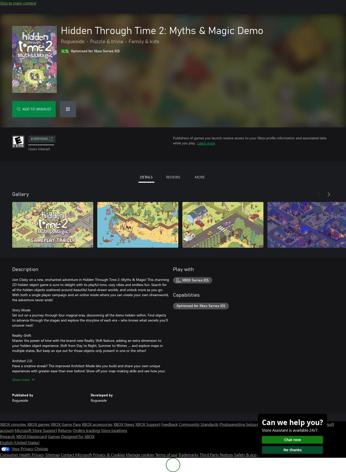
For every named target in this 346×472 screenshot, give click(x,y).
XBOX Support (147, 424)
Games (54, 436)
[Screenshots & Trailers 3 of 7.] (222, 225)
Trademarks (188, 454)
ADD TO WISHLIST (36, 109)
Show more (21, 379)
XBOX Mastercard (31, 436)
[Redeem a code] (68, 109)
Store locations (114, 430)
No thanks (292, 449)
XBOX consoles (13, 424)
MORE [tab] (200, 177)
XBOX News (123, 424)
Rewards (7, 436)
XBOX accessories (97, 424)
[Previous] (319, 194)
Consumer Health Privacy (22, 454)
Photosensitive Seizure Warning (247, 424)
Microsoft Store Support (36, 430)
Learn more (206, 143)
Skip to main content (18, 3)
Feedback (169, 424)
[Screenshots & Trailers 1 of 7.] (52, 225)
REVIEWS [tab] (173, 177)
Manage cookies (140, 454)
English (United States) (20, 442)
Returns (65, 430)
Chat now (292, 439)
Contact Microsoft (76, 454)
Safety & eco (245, 454)
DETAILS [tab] (146, 177)
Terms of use (166, 454)
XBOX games (38, 424)
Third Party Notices (216, 454)
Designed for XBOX (77, 436)
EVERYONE (39, 139)
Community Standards (198, 424)
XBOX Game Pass (66, 424)
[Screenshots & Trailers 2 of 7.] (137, 225)
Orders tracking (86, 430)
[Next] (329, 194)
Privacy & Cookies (109, 454)
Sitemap (52, 454)
